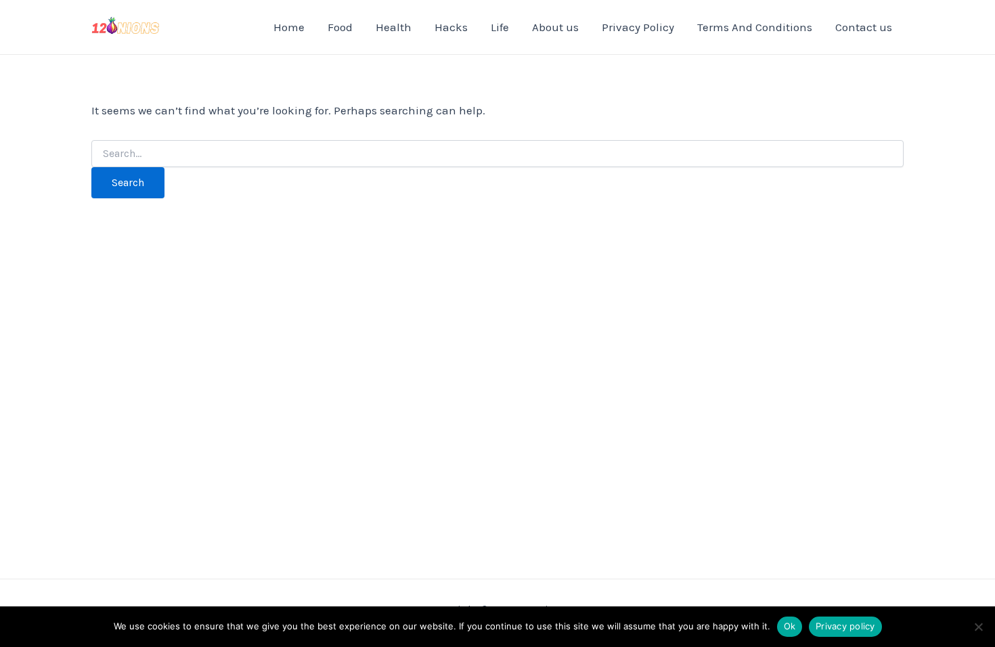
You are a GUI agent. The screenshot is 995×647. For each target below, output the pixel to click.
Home (289, 27)
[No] (978, 626)
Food (340, 27)
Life (500, 27)
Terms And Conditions (754, 27)
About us (555, 27)
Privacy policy (845, 626)
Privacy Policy (638, 27)
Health (394, 27)
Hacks (451, 27)
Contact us (863, 27)
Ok (790, 626)
